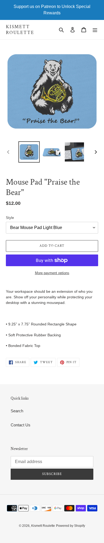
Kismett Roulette (20, 29)
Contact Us (20, 425)
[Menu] (95, 29)
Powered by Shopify (70, 526)
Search (17, 411)
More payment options (52, 273)
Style (10, 218)
